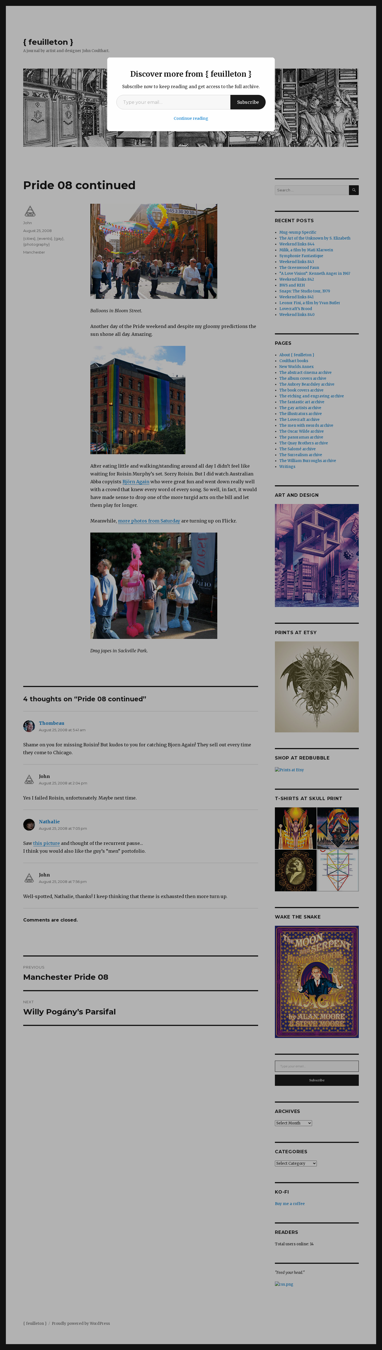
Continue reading (191, 118)
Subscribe (248, 102)
